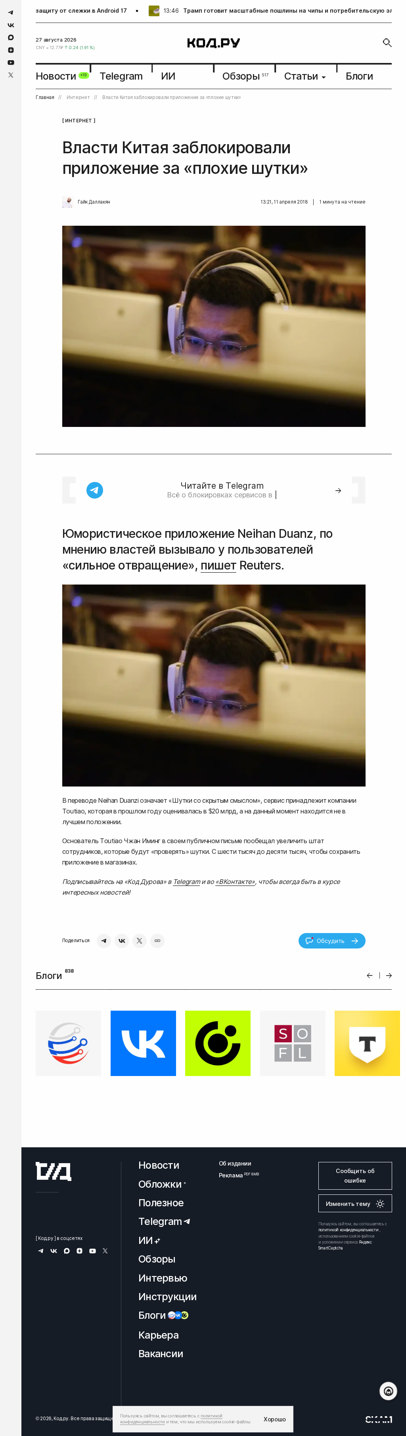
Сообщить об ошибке (355, 1175)
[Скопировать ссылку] (157, 941)
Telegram (186, 882)
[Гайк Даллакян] (68, 202)
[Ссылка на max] (11, 37)
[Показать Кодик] (388, 1391)
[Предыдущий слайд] (369, 975)
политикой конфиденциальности (348, 1230)
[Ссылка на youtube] (11, 62)
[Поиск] (387, 42)
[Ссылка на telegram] (11, 12)
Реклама (235, 1175)
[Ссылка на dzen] (11, 50)
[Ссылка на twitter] (11, 75)
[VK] (122, 941)
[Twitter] (139, 941)
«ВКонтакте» (235, 882)
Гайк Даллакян (94, 202)
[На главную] (214, 43)
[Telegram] (104, 941)
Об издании (235, 1163)
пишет (218, 565)
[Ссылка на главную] (53, 1171)
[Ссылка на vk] (11, 25)
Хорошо (275, 1419)
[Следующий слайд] (389, 975)
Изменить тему (348, 1204)
